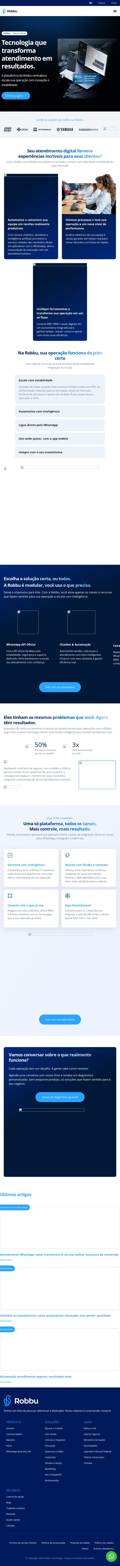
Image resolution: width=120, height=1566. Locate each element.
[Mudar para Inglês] (90, 3)
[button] (115, 11)
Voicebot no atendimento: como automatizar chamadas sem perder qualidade (55, 1315)
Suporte (101, 3)
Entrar (114, 3)
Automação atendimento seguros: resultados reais (36, 1376)
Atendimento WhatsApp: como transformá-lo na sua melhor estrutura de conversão (59, 1254)
